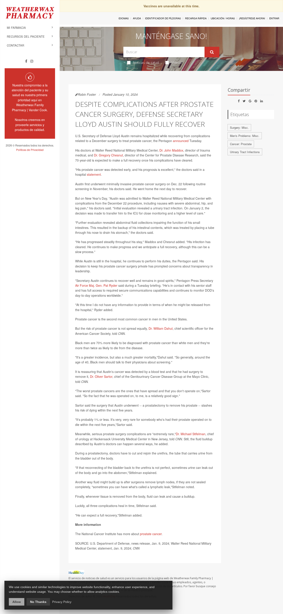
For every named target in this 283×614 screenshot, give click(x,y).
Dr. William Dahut (161, 328)
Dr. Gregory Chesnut (108, 155)
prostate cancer (151, 534)
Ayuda (137, 18)
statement (94, 174)
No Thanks (38, 602)
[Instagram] (31, 61)
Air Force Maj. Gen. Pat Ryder (96, 285)
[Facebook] (26, 61)
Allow (16, 602)
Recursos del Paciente (26, 36)
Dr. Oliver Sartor (101, 376)
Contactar (15, 45)
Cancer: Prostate (241, 144)
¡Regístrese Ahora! (252, 18)
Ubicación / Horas (223, 18)
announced (181, 140)
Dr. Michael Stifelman (190, 434)
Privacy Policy (61, 602)
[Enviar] (212, 52)
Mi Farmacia (16, 27)
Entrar (274, 18)
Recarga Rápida (196, 18)
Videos (176, 62)
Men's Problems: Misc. (244, 136)
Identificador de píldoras (163, 18)
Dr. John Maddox (171, 150)
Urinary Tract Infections (245, 152)
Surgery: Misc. (239, 127)
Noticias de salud (146, 62)
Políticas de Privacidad (30, 150)
